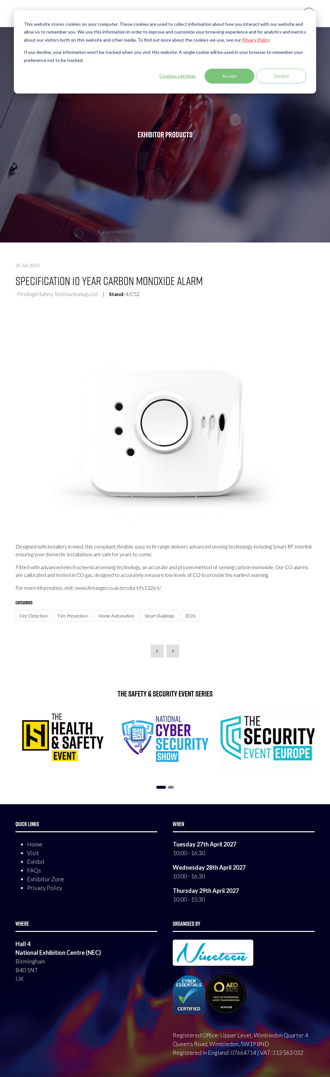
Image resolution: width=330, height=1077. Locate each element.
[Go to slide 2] (171, 787)
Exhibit (36, 861)
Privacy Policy (44, 887)
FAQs (34, 870)
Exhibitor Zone (45, 879)
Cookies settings (177, 76)
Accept (229, 76)
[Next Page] (172, 651)
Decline (281, 76)
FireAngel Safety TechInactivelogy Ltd (58, 294)
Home (34, 844)
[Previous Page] (157, 651)
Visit (33, 852)
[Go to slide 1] (161, 787)
